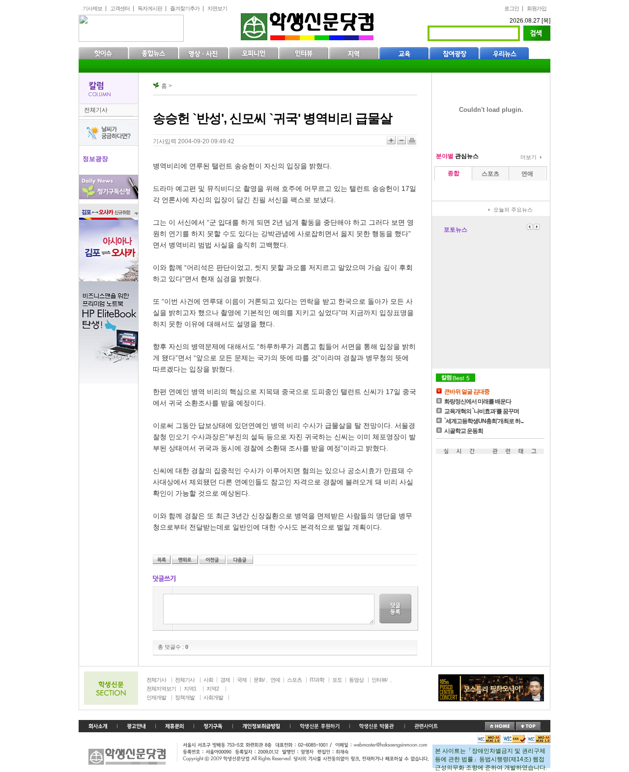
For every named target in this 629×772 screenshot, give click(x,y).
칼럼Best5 (455, 377)
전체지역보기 (161, 689)
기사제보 (92, 8)
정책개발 (185, 697)
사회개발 (213, 697)
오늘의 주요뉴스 (513, 210)
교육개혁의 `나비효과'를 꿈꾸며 (481, 411)
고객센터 (120, 8)
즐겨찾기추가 (185, 8)
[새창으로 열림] (213, 726)
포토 (337, 680)
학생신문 (308, 24)
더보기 (528, 157)
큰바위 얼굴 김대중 (466, 391)
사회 (208, 680)
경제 (225, 680)
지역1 (190, 689)
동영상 (356, 680)
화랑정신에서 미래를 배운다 (477, 401)
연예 (275, 680)
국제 (242, 680)
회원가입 (536, 8)
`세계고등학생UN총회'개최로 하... (483, 421)
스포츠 (294, 680)
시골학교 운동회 (463, 430)
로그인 (511, 8)
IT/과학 (317, 680)
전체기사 (96, 109)
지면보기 (217, 8)
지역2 (212, 689)
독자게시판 (150, 8)
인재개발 (156, 697)
